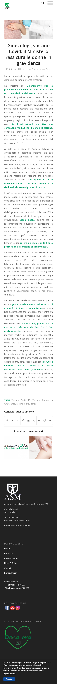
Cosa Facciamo (11, 558)
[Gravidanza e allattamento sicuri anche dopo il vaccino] (40, 447)
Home (7, 548)
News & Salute (11, 563)
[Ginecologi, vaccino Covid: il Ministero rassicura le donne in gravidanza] (28, 29)
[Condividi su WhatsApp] (18, 420)
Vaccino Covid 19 (21, 400)
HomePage (31, 69)
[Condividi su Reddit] (44, 420)
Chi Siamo (8, 553)
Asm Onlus (46, 69)
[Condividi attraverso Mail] (50, 420)
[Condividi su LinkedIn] (28, 420)
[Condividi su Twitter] (12, 420)
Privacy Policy (10, 572)
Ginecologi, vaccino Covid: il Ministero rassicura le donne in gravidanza (28, 54)
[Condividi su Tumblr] (33, 420)
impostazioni (9, 673)
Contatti (7, 568)
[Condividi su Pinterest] (23, 420)
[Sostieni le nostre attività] (18, 650)
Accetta (9, 679)
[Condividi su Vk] (39, 420)
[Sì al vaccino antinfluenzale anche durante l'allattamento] (16, 447)
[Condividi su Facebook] (7, 420)
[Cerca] (41, 3)
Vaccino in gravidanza (26, 403)
